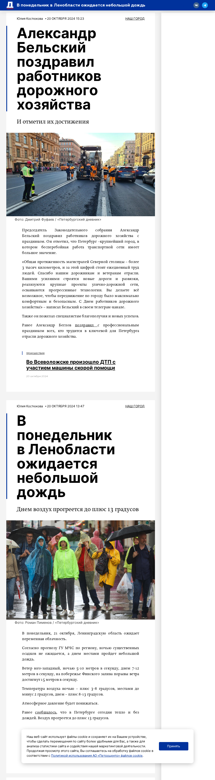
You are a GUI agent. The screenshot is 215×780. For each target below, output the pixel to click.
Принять (173, 746)
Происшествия (35, 353)
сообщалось (45, 712)
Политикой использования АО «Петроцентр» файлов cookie (97, 756)
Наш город (134, 19)
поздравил (86, 325)
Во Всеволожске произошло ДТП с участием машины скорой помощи (70, 365)
